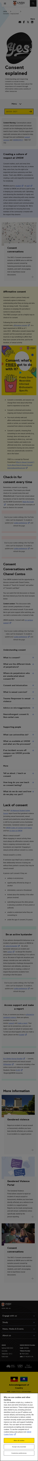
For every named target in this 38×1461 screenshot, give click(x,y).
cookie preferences (20, 523)
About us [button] (6, 1335)
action (11, 952)
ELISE (19, 1070)
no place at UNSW (15, 830)
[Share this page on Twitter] (28, 22)
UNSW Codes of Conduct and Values (19, 828)
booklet (23, 1034)
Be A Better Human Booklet (14, 1058)
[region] (19, 1427)
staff (29, 186)
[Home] (19, 3)
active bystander (12, 946)
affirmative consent (21, 325)
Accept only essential (19, 1447)
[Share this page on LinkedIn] (32, 22)
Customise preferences (19, 1453)
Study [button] (5, 1322)
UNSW (5, 11)
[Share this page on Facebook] (24, 22)
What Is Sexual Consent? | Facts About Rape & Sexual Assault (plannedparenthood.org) (20, 465)
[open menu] (5, 3)
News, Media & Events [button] (13, 1329)
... (15, 11)
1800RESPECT (18, 140)
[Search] (33, 3)
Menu (14, 104)
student (20, 186)
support (11, 1023)
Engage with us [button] (9, 1316)
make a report (22, 1023)
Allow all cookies (19, 1440)
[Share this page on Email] (20, 22)
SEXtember (8, 1064)
